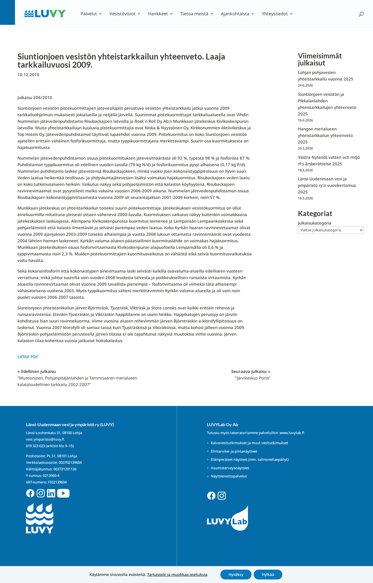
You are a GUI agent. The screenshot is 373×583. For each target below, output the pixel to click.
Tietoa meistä (194, 14)
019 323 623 (35, 445)
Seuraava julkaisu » (250, 375)
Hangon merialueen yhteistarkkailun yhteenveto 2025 (325, 135)
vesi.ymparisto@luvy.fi (45, 439)
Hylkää (268, 574)
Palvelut (89, 14)
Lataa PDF (27, 356)
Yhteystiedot (275, 14)
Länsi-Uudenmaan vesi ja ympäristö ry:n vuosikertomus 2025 (327, 185)
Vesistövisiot (122, 14)
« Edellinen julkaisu (77, 378)
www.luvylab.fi (292, 432)
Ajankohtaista (235, 14)
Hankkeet (158, 14)
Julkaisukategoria (314, 223)
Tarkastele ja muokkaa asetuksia (177, 574)
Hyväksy (236, 574)
